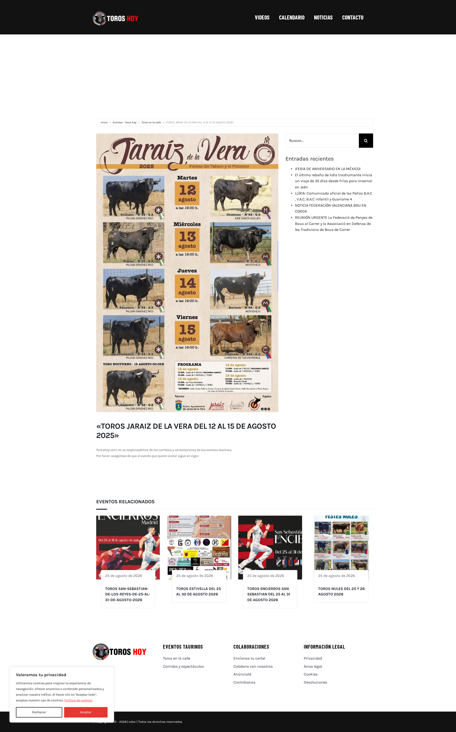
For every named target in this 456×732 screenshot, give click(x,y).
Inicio (104, 122)
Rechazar (39, 712)
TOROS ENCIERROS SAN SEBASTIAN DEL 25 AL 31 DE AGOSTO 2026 (268, 594)
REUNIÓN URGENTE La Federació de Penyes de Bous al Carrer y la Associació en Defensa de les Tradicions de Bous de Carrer (333, 223)
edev (132, 721)
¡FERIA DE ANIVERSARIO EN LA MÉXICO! (328, 168)
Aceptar (85, 712)
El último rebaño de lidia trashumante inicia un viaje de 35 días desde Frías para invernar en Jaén (333, 181)
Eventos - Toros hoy (124, 122)
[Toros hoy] (115, 12)
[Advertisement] (228, 70)
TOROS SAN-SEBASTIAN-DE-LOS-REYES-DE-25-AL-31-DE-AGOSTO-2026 (127, 594)
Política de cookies (78, 700)
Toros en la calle (151, 122)
